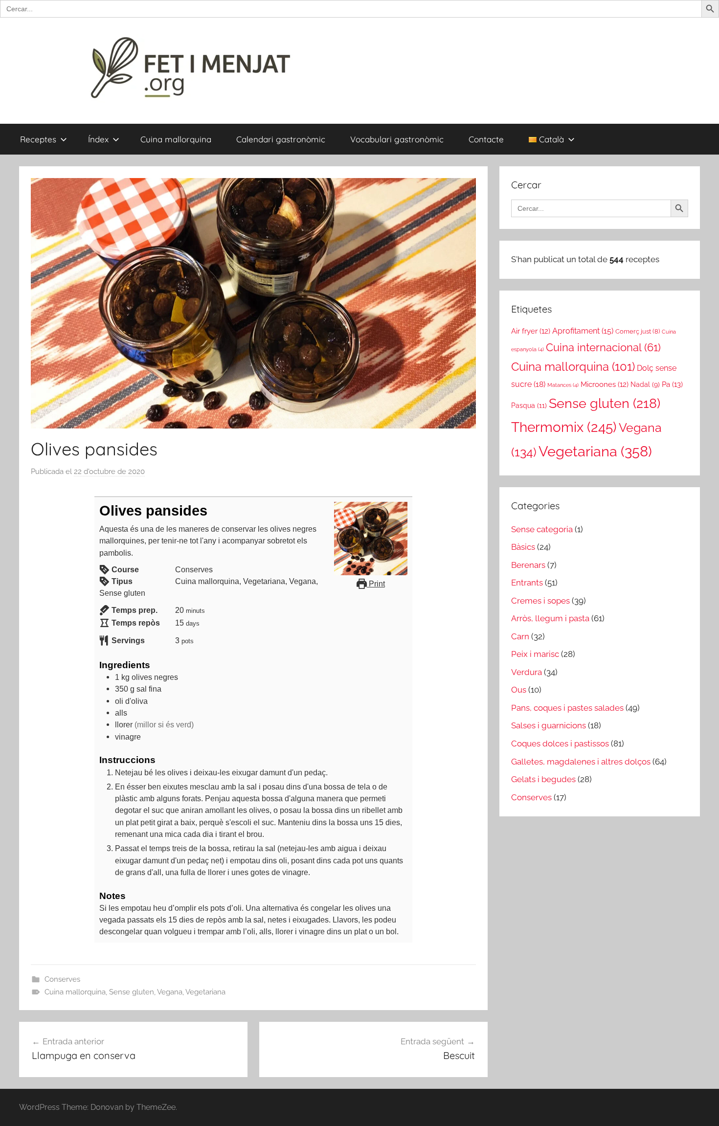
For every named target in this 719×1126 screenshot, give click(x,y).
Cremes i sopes (540, 601)
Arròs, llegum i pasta (550, 618)
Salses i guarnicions (548, 725)
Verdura (526, 672)
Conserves (62, 979)
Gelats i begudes (543, 779)
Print (376, 583)
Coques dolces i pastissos (560, 743)
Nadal (645, 384)
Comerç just (637, 331)
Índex (98, 139)
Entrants (527, 582)
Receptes (38, 139)
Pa (672, 384)
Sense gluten (131, 992)
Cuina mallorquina (175, 139)
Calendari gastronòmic (280, 139)
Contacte (486, 139)
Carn (520, 636)
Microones (605, 384)
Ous (518, 690)
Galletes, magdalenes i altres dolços (581, 761)
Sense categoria (542, 529)
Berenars (528, 565)
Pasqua (529, 405)
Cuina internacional (603, 347)
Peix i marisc (535, 654)
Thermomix (564, 427)
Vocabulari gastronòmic (397, 139)
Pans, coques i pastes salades (567, 708)
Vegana (169, 992)
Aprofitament (582, 331)
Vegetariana (205, 992)
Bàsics (523, 547)
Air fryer (530, 331)
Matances (563, 385)
